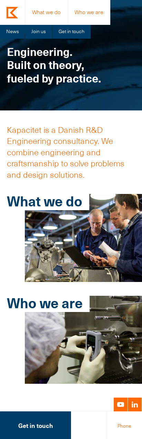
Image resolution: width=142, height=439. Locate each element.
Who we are (88, 12)
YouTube (121, 404)
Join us (38, 31)
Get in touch (71, 31)
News (12, 31)
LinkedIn (135, 404)
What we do (46, 12)
